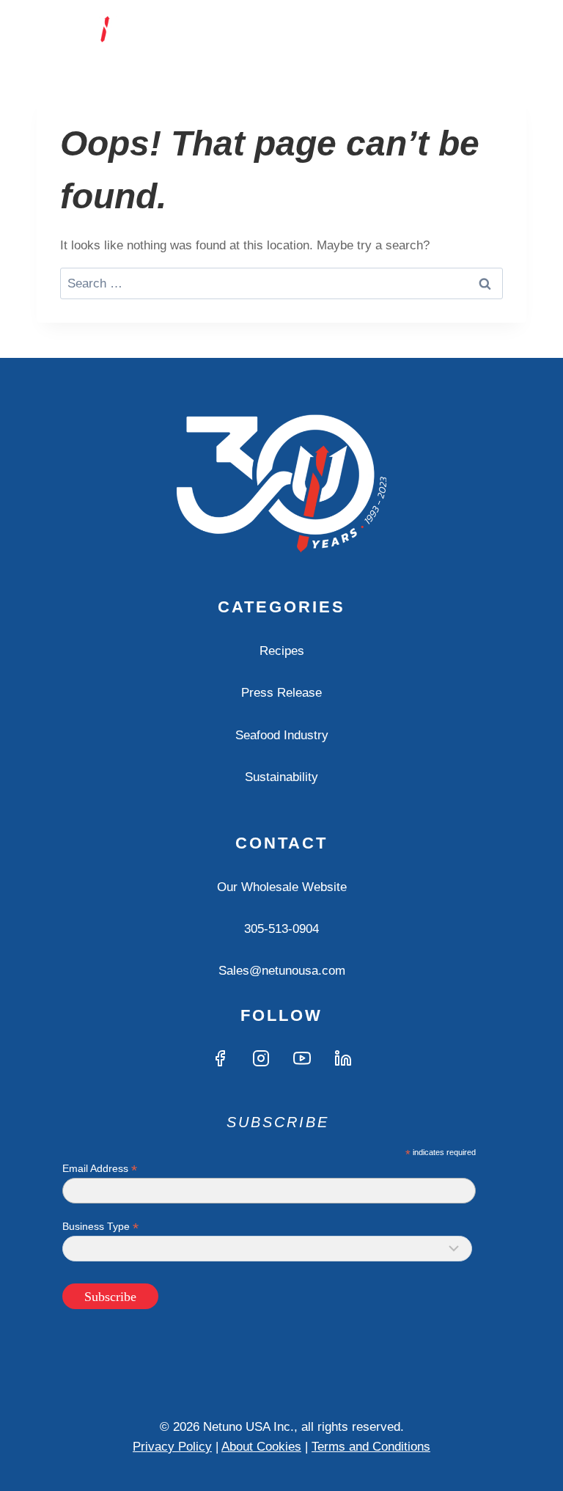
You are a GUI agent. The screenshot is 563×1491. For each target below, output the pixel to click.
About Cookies (261, 1447)
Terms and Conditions (371, 1447)
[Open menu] (512, 29)
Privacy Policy (172, 1447)
